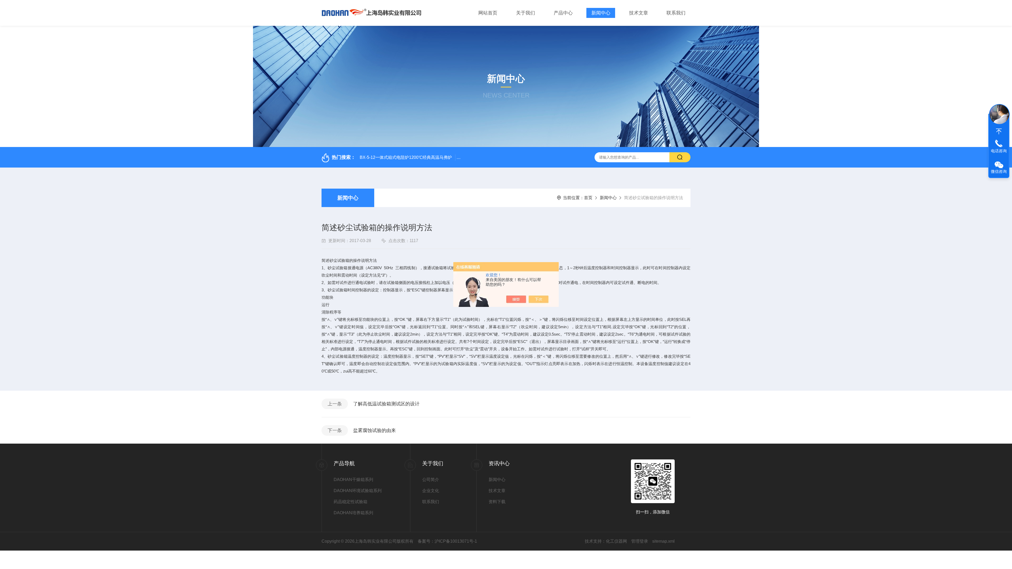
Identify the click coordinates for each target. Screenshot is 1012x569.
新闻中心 (600, 13)
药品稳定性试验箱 (350, 501)
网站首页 (487, 13)
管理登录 (639, 541)
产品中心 (563, 13)
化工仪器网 (616, 541)
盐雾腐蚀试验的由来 (374, 430)
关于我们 (525, 13)
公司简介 (430, 479)
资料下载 (497, 501)
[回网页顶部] (999, 131)
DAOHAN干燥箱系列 (353, 479)
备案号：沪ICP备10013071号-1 (447, 541)
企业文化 (430, 490)
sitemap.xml (663, 541)
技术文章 (638, 13)
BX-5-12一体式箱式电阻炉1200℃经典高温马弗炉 (406, 157)
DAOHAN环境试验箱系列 (358, 490)
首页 (588, 197)
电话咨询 (999, 151)
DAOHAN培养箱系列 (353, 513)
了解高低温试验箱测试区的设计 (386, 403)
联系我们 (675, 13)
